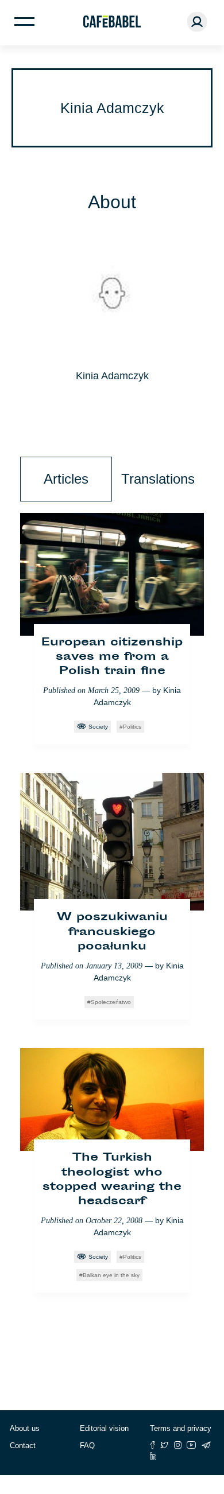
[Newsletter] (206, 1445)
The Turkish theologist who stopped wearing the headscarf (112, 1180)
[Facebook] (152, 1445)
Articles (66, 479)
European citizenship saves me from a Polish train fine (112, 657)
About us (25, 1428)
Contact (23, 1445)
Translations (158, 479)
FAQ (87, 1445)
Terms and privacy (180, 1428)
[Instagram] (177, 1445)
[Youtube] (191, 1445)
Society (98, 726)
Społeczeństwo (111, 1002)
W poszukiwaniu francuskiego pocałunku (112, 932)
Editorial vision (104, 1428)
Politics (132, 726)
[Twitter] (164, 1445)
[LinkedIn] (153, 1456)
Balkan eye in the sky (111, 1275)
